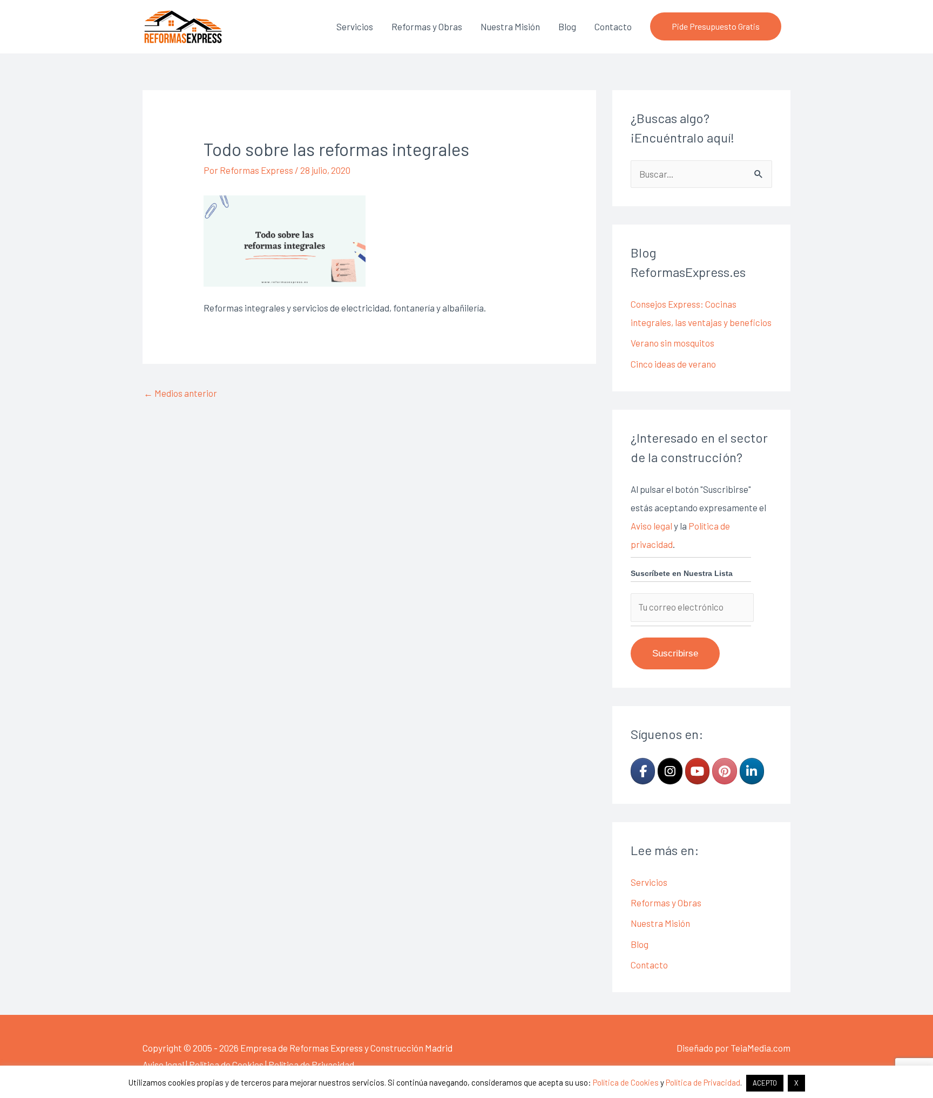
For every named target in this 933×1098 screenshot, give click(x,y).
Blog (567, 26)
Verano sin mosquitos (672, 342)
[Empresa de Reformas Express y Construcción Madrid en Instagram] (670, 771)
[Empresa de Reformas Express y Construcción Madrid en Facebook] (643, 771)
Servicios (354, 26)
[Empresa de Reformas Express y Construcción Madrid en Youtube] (697, 771)
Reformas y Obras (426, 26)
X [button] (796, 1083)
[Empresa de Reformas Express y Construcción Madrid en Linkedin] (752, 771)
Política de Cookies (226, 1064)
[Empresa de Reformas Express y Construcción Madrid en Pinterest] (724, 771)
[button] (715, 26)
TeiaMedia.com (760, 1047)
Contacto (613, 26)
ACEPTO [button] (765, 1083)
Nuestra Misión (510, 26)
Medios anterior (180, 393)
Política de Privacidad (311, 1064)
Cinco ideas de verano (673, 363)
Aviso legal (651, 525)
